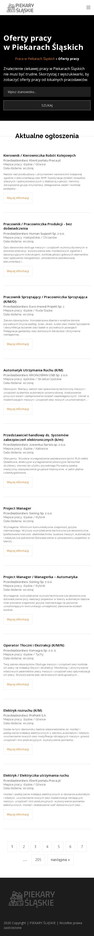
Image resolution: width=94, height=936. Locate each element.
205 (38, 859)
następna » (60, 859)
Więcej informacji (18, 198)
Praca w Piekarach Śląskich (35, 58)
